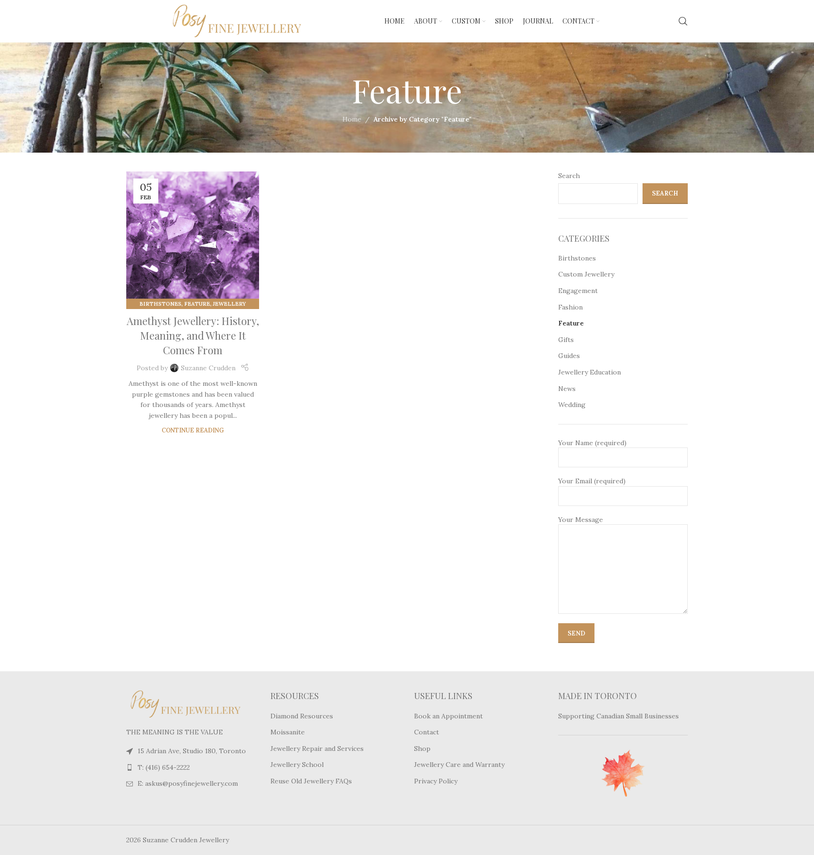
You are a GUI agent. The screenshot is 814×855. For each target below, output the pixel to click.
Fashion (570, 307)
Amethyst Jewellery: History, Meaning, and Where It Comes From (193, 335)
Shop (422, 748)
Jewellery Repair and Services (317, 748)
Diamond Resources (301, 716)
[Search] (683, 21)
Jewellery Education (589, 372)
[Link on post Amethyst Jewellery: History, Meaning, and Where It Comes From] (192, 237)
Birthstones (160, 304)
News (567, 388)
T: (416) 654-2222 (164, 767)
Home (351, 119)
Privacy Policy (435, 781)
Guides (569, 355)
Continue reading (193, 430)
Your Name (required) (592, 443)
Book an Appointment (448, 716)
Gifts (566, 339)
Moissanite (287, 732)
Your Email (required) (592, 481)
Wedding (572, 404)
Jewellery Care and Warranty (459, 764)
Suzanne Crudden (208, 368)
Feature (197, 304)
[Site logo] (215, 20)
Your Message (580, 519)
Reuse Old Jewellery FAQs (311, 781)
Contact (426, 732)
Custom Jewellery (586, 274)
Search (569, 175)
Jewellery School (297, 764)
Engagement (578, 290)
